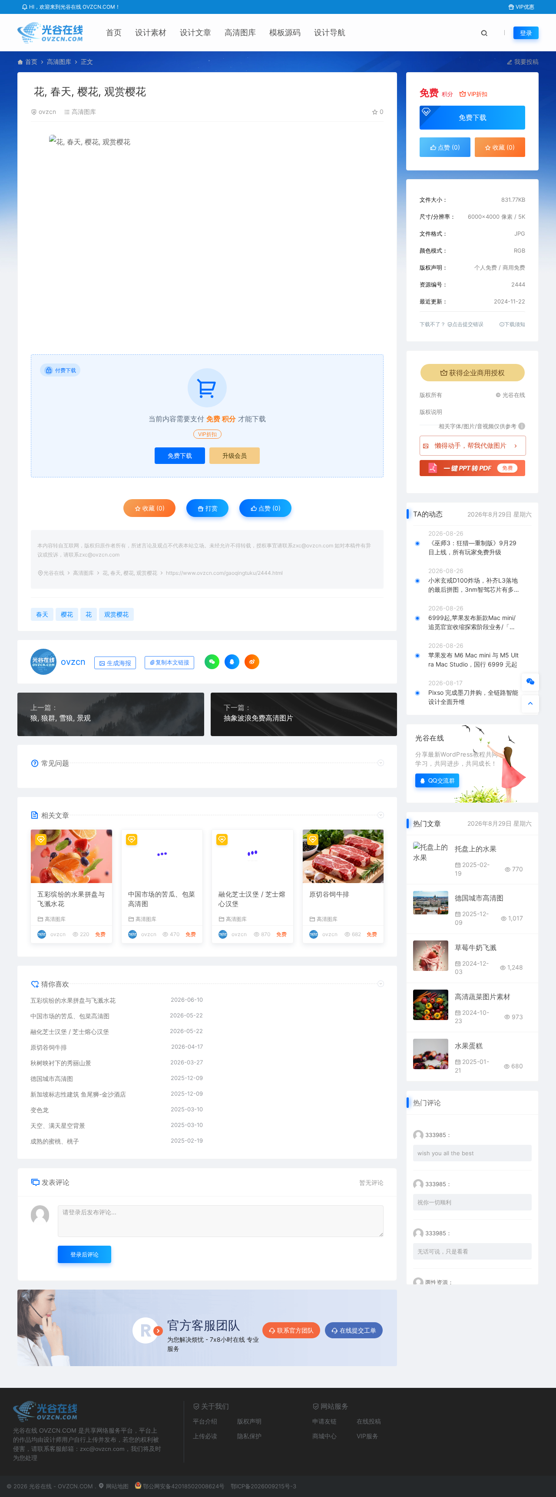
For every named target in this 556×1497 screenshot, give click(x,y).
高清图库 (240, 32)
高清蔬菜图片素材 (482, 996)
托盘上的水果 (475, 848)
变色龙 (39, 1110)
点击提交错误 (467, 324)
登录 (526, 33)
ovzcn (47, 111)
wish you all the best (445, 1153)
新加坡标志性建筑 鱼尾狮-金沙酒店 (78, 1094)
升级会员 (234, 455)
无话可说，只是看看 (442, 1251)
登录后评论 (84, 1254)
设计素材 (150, 32)
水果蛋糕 (469, 1045)
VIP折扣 (207, 434)
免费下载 (180, 455)
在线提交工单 (358, 1330)
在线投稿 (369, 1421)
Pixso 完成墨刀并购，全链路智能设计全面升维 (473, 697)
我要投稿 (526, 61)
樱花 (67, 614)
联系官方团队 (295, 1330)
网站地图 (116, 1486)
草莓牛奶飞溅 (475, 947)
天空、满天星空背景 (57, 1125)
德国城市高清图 (51, 1078)
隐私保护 (249, 1436)
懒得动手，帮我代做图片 (470, 445)
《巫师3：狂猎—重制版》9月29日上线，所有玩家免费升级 (472, 547)
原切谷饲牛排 (329, 894)
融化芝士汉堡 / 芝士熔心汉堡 (251, 899)
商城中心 (324, 1436)
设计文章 (195, 32)
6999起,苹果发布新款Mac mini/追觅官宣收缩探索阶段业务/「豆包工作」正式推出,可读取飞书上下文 (472, 622)
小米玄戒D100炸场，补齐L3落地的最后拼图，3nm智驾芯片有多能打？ (474, 585)
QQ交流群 (441, 780)
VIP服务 (367, 1436)
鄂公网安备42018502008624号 (184, 1486)
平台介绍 (205, 1421)
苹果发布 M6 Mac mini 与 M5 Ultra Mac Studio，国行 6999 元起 (473, 659)
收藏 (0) (153, 508)
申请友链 (324, 1421)
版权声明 (249, 1421)
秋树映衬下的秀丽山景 (60, 1063)
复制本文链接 (172, 662)
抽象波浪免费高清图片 (258, 717)
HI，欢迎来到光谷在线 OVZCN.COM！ (74, 6)
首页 (114, 32)
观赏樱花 (116, 614)
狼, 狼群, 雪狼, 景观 (60, 717)
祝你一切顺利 (434, 1202)
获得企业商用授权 (477, 372)
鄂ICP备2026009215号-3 (263, 1486)
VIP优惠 (524, 6)
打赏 (211, 508)
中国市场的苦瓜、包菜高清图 (161, 899)
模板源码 (285, 32)
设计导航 (329, 32)
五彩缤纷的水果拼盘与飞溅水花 (71, 899)
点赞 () (269, 508)
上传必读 (205, 1436)
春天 (42, 614)
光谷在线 (53, 573)
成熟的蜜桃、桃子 (54, 1141)
